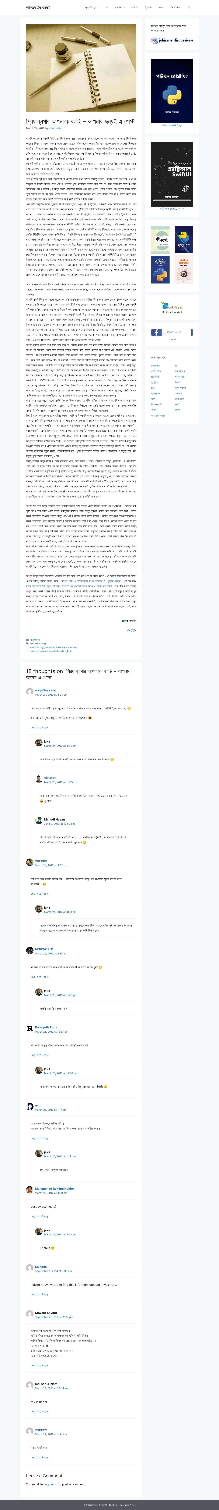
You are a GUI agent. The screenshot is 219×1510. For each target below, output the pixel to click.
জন (36, 1105)
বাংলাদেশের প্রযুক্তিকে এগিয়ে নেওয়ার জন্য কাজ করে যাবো (54, 647)
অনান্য (177, 410)
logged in (51, 1484)
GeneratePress (128, 1505)
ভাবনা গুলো (179, 398)
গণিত (153, 410)
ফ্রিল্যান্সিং (149, 7)
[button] (189, 7)
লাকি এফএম (50, 778)
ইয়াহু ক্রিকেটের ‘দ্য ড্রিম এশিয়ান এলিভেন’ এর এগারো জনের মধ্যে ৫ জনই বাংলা (67, 586)
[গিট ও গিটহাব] (184, 269)
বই (107, 7)
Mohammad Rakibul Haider (54, 1188)
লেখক (43, 643)
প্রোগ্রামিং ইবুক (90, 7)
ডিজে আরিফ (41, 861)
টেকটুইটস (131, 630)
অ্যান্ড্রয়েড (155, 393)
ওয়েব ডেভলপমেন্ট (158, 415)
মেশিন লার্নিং (156, 371)
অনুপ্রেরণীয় (35, 639)
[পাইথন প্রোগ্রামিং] (184, 239)
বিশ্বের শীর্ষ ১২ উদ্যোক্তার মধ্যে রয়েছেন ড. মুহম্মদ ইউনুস (91, 581)
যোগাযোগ (162, 7)
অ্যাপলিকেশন (180, 371)
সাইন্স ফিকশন (180, 387)
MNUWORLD (44, 949)
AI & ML (135, 7)
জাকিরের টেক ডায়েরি (38, 7)
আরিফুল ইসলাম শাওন (45, 690)
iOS (153, 387)
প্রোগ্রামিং (118, 7)
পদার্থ (176, 404)
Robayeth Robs (46, 1027)
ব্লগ (32, 643)
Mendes (41, 1267)
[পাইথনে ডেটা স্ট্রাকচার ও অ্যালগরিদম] (160, 269)
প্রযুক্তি (154, 382)
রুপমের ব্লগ (41, 1430)
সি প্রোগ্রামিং (156, 404)
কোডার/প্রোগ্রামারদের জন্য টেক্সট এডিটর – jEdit (51, 651)
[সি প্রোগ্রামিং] (160, 240)
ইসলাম (177, 382)
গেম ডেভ (178, 393)
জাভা (153, 398)
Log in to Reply (39, 727)
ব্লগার (37, 643)
